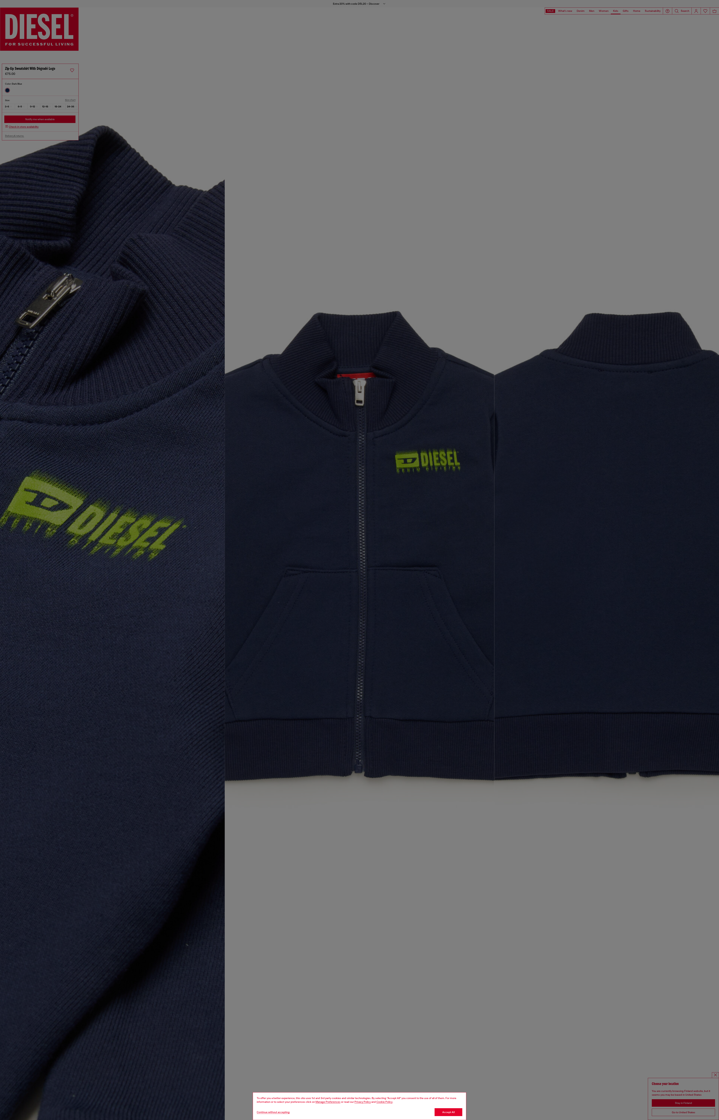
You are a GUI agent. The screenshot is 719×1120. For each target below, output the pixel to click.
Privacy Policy (362, 1101)
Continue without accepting (273, 1112)
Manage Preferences (327, 1101)
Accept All (448, 1112)
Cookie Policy (384, 1101)
